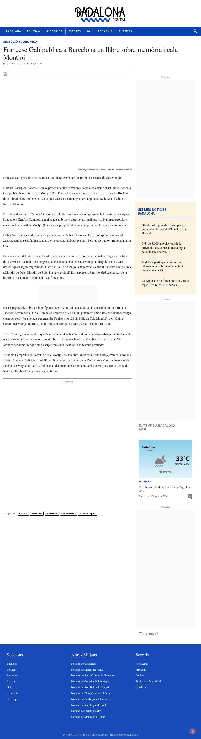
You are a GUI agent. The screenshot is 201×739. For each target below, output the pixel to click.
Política (33, 31)
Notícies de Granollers (83, 663)
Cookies (140, 675)
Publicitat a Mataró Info (149, 681)
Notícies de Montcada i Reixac (88, 717)
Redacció (143, 496)
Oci (89, 31)
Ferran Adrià (36, 513)
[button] (195, 31)
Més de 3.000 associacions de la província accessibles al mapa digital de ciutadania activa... (164, 247)
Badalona (13, 31)
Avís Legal (142, 663)
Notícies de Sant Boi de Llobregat (90, 687)
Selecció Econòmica (20, 42)
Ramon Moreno (68, 513)
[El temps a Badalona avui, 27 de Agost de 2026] (165, 459)
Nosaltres (141, 687)
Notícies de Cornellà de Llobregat (90, 681)
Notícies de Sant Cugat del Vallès (89, 705)
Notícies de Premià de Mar (86, 711)
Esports (75, 31)
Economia (105, 31)
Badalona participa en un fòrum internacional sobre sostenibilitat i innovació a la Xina (162, 266)
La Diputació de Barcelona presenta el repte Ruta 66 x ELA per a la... (165, 282)
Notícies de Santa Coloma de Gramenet (93, 675)
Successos (54, 31)
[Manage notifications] (193, 731)
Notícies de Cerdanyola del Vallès (89, 699)
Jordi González (14, 63)
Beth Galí (23, 513)
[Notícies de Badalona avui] (100, 15)
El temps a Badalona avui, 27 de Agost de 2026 (165, 489)
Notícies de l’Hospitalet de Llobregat (91, 693)
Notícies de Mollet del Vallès (87, 669)
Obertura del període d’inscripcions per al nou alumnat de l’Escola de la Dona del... (164, 229)
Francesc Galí (52, 513)
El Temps (125, 31)
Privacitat (141, 669)
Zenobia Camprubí (87, 513)
